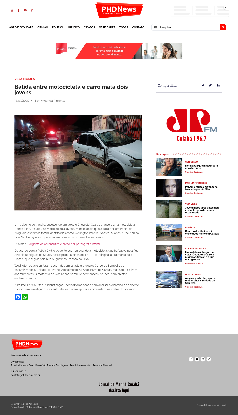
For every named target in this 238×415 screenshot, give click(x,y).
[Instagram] (11, 10)
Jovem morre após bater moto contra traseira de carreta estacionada (202, 210)
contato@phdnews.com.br (25, 375)
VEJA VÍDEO (191, 204)
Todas (123, 27)
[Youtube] (25, 10)
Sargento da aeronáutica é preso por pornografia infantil (64, 244)
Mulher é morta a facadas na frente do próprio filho (201, 188)
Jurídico (74, 27)
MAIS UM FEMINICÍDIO (196, 183)
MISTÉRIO (190, 227)
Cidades (89, 27)
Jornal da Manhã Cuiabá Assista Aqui (119, 387)
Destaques (198, 172)
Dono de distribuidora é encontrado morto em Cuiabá (202, 232)
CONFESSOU (191, 162)
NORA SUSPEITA (193, 274)
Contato (138, 27)
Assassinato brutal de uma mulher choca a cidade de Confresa (200, 280)
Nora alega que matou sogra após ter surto (201, 166)
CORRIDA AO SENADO (196, 248)
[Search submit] (223, 27)
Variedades (107, 27)
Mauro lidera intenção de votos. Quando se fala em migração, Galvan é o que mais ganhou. (199, 256)
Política (58, 27)
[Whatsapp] (31, 10)
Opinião (42, 27)
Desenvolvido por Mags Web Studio (212, 405)
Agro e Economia (21, 27)
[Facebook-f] (18, 10)
